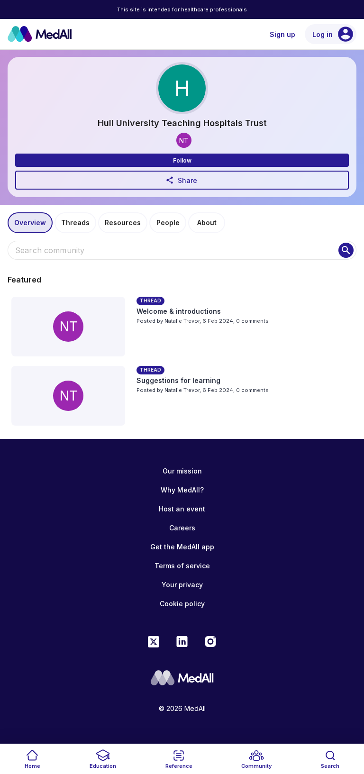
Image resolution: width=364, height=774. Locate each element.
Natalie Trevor (182, 321)
